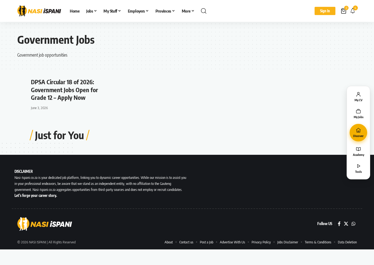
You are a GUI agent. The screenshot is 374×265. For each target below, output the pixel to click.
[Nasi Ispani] (39, 10)
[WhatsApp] (353, 224)
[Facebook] (339, 224)
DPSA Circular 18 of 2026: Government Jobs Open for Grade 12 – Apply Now (64, 89)
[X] (346, 224)
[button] (204, 11)
